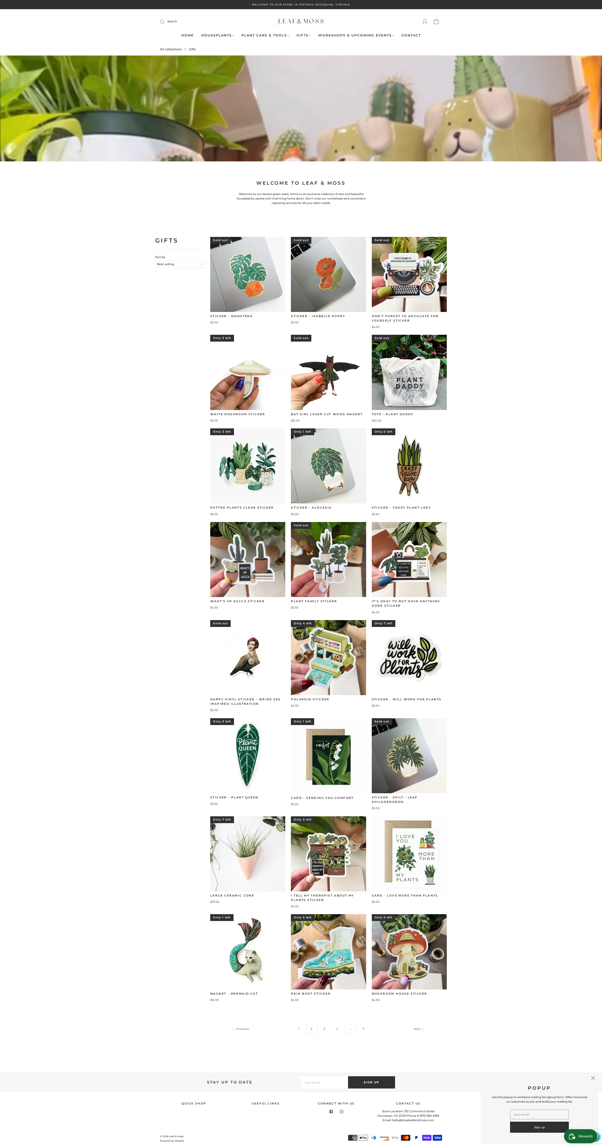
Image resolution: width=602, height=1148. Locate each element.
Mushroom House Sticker (399, 993)
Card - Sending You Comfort (322, 798)
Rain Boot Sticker (311, 993)
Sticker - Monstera (231, 316)
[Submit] (165, 21)
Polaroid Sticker (310, 699)
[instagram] (341, 1112)
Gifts (303, 35)
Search (172, 21)
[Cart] (436, 22)
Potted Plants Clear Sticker (242, 507)
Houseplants (216, 35)
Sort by (160, 257)
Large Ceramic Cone (232, 895)
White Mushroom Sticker (237, 414)
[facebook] (331, 1112)
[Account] (425, 21)
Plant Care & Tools (264, 35)
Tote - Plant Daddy (393, 414)
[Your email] (324, 1082)
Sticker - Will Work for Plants (407, 699)
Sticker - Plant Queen (234, 797)
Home (187, 35)
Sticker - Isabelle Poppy (318, 316)
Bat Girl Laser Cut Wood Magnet (327, 414)
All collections (171, 49)
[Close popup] (593, 1079)
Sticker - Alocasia (311, 507)
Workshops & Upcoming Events (355, 35)
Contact (411, 35)
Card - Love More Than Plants (405, 895)
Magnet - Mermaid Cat (234, 993)
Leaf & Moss (176, 1136)
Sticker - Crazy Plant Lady (401, 507)
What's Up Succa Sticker (237, 601)
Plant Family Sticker (314, 601)
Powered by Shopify (172, 1140)
